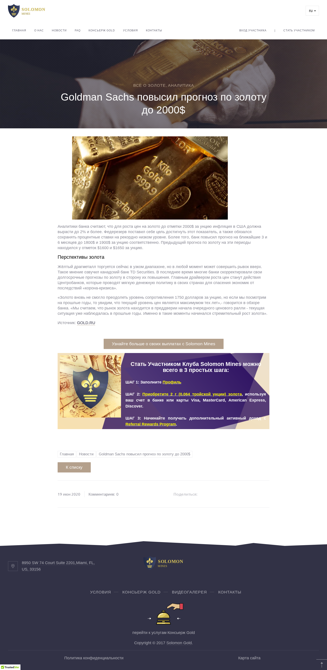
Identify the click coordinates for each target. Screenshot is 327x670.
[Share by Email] (240, 494)
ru (311, 10)
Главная (19, 30)
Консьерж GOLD (141, 592)
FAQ (78, 30)
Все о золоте (149, 85)
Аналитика (181, 85)
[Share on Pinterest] (229, 494)
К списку (74, 467)
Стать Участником (299, 30)
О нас (39, 30)
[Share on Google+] (218, 494)
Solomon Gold (179, 643)
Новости (59, 30)
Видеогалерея (189, 592)
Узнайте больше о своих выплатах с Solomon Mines (163, 343)
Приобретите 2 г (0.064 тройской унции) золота (192, 394)
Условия (130, 30)
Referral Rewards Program (150, 424)
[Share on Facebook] (206, 494)
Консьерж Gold (102, 30)
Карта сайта (249, 658)
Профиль (172, 382)
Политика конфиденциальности (93, 658)
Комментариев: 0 (103, 494)
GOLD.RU (86, 323)
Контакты (154, 30)
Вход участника (252, 30)
